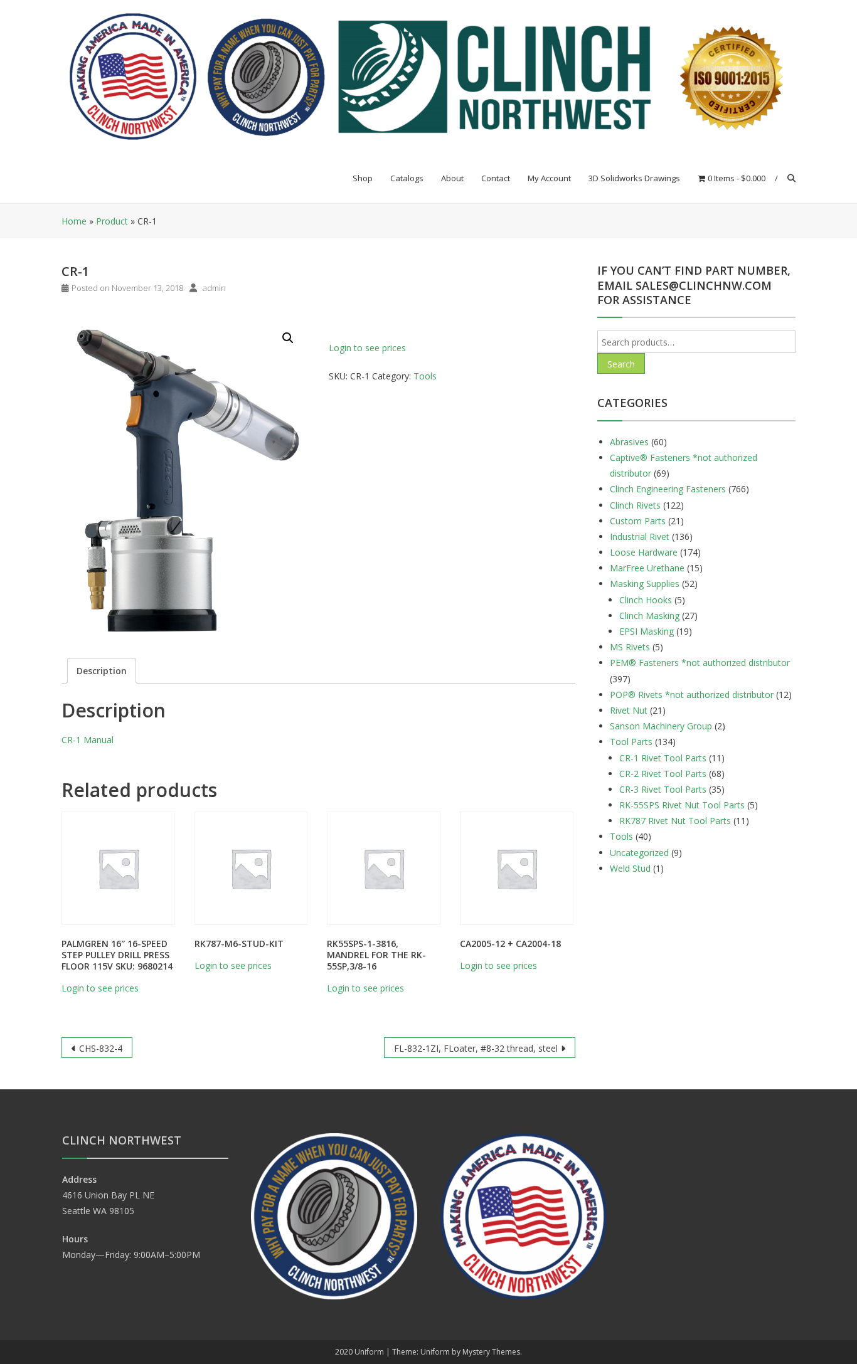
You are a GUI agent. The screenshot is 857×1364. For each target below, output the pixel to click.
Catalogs (406, 178)
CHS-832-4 (100, 1048)
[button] (288, 338)
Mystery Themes (491, 1351)
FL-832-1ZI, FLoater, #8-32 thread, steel (476, 1048)
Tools (425, 376)
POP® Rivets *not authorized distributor (692, 695)
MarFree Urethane (647, 568)
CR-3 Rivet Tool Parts (662, 789)
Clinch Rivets (635, 505)
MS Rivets (630, 647)
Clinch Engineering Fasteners (668, 489)
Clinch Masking (649, 615)
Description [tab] (102, 671)
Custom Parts (638, 521)
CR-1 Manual (87, 740)
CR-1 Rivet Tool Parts (662, 758)
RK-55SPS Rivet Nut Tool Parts (682, 805)
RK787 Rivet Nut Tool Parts (675, 821)
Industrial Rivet (639, 536)
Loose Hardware (644, 552)
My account (549, 178)
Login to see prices (367, 348)
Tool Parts (631, 742)
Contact (495, 178)
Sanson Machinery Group (661, 726)
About (452, 178)
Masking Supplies (644, 583)
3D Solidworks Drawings (634, 178)
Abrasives (629, 442)
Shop (363, 178)
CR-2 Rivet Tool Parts (662, 774)
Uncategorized (639, 853)
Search (621, 364)
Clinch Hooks (645, 600)
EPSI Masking (646, 631)
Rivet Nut (628, 710)
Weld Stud (630, 868)
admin (214, 287)
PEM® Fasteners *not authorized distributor (700, 663)
